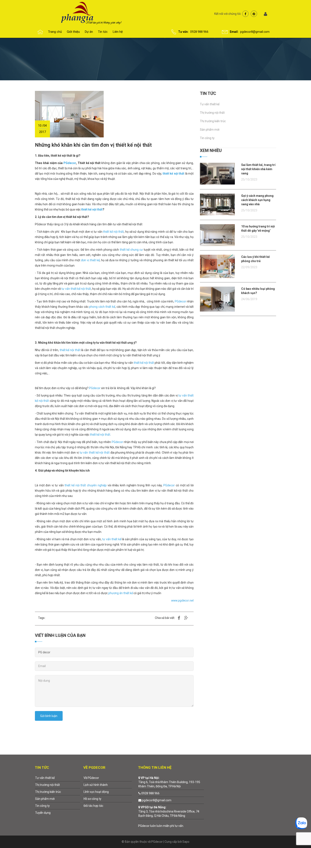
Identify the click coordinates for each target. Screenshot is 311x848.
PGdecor (69, 163)
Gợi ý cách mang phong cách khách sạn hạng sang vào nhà (257, 200)
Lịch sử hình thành (96, 784)
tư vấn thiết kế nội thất (76, 288)
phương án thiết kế (120, 593)
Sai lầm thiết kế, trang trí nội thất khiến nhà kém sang (258, 169)
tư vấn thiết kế (111, 539)
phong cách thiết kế (102, 306)
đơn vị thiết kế (90, 260)
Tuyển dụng (43, 812)
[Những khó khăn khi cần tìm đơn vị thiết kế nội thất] (69, 114)
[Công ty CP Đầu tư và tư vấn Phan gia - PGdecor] (83, 12)
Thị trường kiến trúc (213, 121)
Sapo (185, 841)
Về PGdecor (91, 778)
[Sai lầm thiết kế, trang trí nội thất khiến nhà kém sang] (217, 173)
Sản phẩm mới (209, 129)
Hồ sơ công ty (92, 798)
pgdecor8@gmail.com (255, 31)
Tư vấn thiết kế (209, 104)
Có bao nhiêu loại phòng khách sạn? (258, 291)
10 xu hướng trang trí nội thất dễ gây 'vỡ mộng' (258, 228)
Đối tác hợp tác (93, 805)
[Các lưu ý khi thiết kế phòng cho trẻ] (217, 266)
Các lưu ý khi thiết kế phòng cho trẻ (255, 259)
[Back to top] (298, 835)
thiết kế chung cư (131, 249)
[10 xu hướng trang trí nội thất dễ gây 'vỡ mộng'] (217, 235)
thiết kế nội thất (173, 173)
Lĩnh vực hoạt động (96, 791)
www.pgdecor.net (182, 600)
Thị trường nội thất (212, 112)
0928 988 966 (199, 31)
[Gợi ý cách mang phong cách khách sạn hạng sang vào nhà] (217, 204)
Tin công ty (207, 138)
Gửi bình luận (48, 716)
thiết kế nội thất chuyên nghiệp (86, 485)
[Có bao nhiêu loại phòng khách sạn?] (217, 299)
